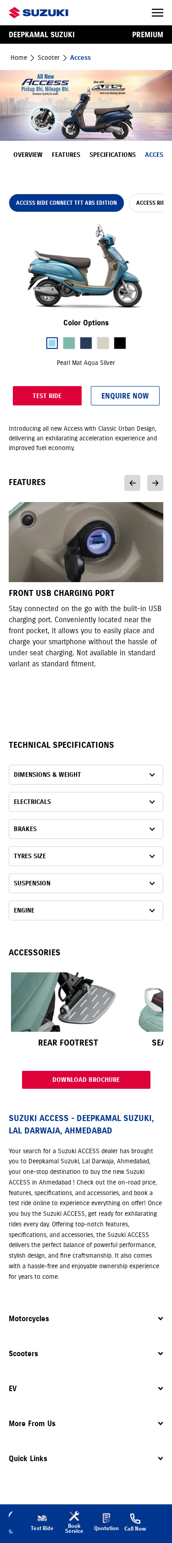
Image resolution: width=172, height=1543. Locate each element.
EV (13, 1388)
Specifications (112, 155)
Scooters (23, 1353)
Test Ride (47, 396)
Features (66, 155)
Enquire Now (125, 395)
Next (155, 483)
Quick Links (28, 1458)
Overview (28, 155)
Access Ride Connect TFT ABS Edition (66, 202)
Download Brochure (86, 1080)
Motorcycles (29, 1318)
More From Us (32, 1423)
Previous (132, 483)
